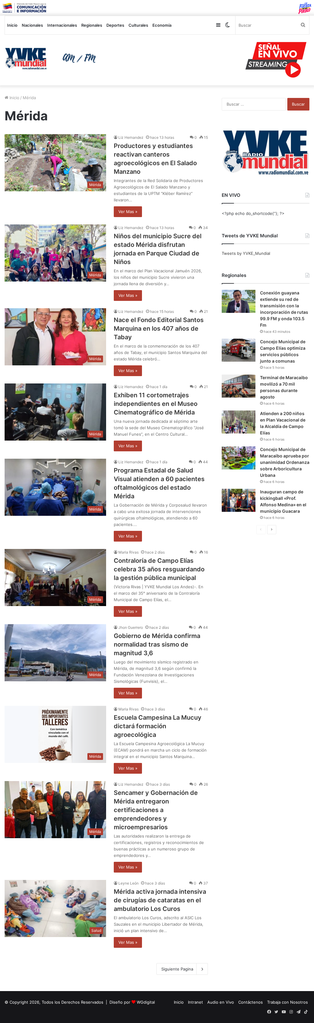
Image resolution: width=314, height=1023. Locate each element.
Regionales (91, 25)
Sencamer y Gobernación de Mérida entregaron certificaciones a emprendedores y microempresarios (156, 810)
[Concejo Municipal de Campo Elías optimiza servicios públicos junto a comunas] (238, 350)
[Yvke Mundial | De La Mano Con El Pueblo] (52, 58)
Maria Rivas (128, 552)
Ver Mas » (127, 211)
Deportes (115, 25)
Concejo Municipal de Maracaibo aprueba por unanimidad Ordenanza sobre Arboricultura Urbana (284, 462)
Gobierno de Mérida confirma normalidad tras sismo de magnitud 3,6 (157, 644)
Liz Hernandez (131, 137)
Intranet (195, 1002)
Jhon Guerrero (130, 627)
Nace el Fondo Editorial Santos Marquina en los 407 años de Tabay (159, 328)
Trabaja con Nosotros (287, 1002)
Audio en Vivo (220, 1002)
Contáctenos (250, 1002)
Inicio (12, 25)
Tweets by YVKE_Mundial (246, 253)
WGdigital (146, 1002)
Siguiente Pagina (177, 969)
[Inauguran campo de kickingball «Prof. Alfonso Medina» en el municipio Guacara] (238, 500)
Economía (161, 25)
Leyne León (128, 883)
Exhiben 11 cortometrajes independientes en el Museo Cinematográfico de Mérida (155, 403)
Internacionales (62, 25)
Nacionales (32, 25)
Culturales (138, 25)
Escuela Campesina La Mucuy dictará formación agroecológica (157, 726)
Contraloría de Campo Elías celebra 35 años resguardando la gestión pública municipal (159, 569)
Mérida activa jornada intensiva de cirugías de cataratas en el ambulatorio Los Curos (160, 900)
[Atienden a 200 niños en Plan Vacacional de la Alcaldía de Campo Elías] (238, 422)
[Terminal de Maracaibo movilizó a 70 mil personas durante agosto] (238, 386)
